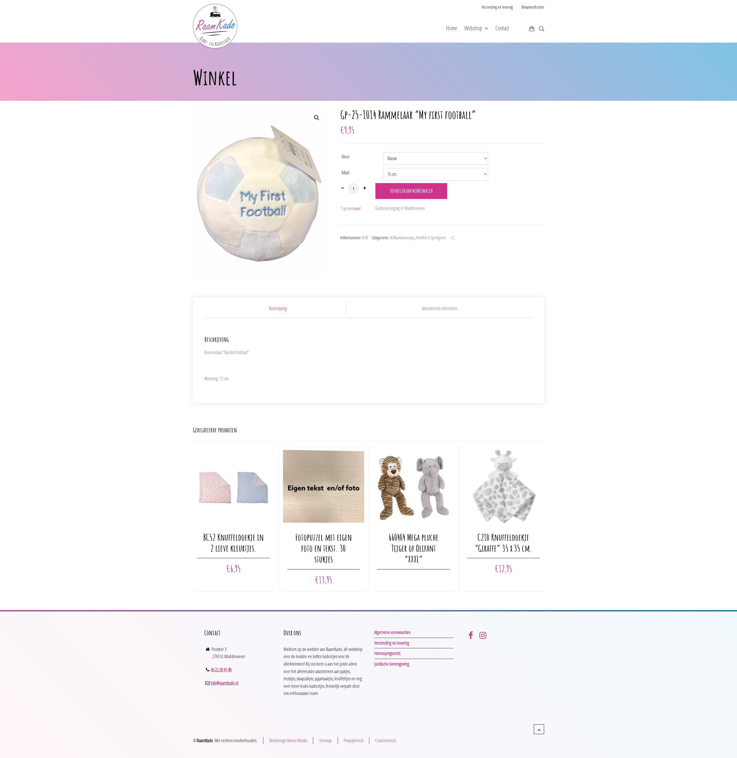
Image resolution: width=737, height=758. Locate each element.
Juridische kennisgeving (391, 664)
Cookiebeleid (385, 740)
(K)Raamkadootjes (402, 237)
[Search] (540, 28)
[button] (316, 118)
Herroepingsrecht (387, 653)
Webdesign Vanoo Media (288, 740)
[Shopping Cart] (532, 28)
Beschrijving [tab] (278, 308)
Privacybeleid (353, 740)
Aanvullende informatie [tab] (439, 308)
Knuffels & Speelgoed (430, 237)
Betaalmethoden (533, 7)
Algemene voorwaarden (392, 632)
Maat (345, 172)
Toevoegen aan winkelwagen (411, 190)
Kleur (345, 156)
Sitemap (325, 740)
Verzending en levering (497, 7)
